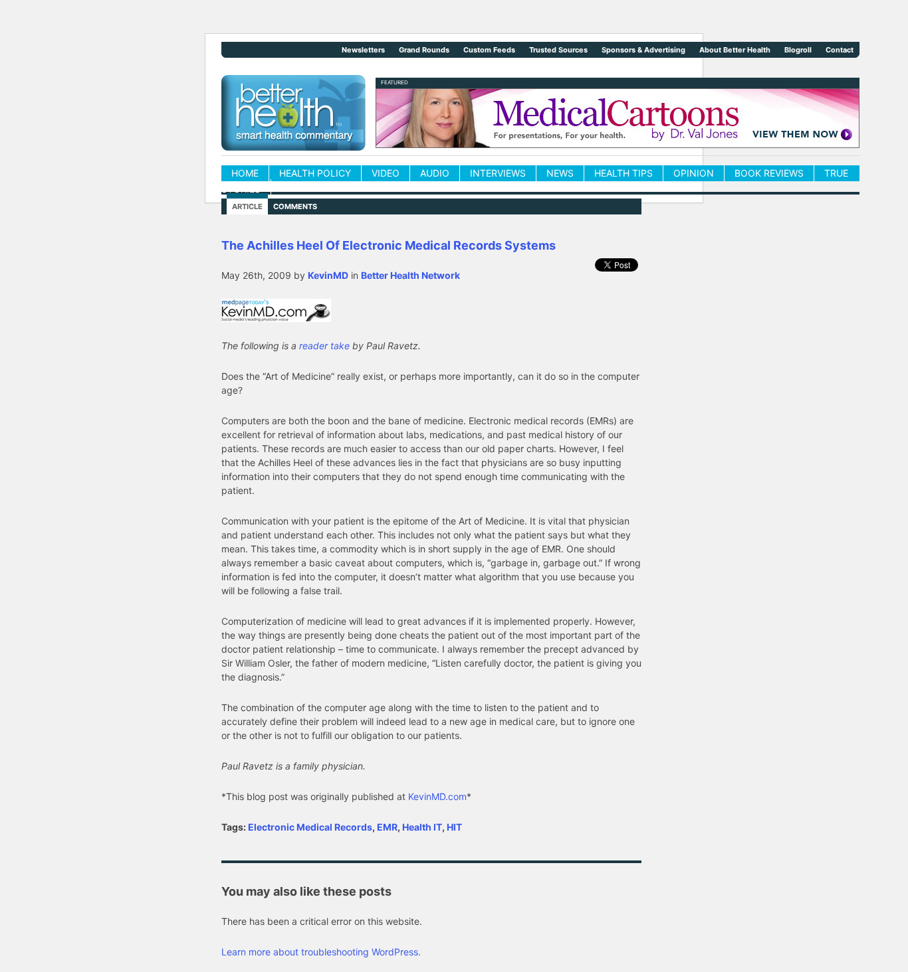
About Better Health (734, 49)
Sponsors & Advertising (643, 49)
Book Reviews (769, 173)
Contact (839, 49)
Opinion (693, 173)
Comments (295, 206)
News (560, 173)
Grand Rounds (424, 49)
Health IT (422, 827)
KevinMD (328, 275)
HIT (454, 827)
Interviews (498, 173)
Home (245, 173)
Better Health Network (410, 275)
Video (385, 173)
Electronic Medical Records (310, 827)
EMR (387, 827)
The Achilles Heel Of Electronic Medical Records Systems (388, 245)
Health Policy (315, 173)
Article (247, 206)
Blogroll (798, 49)
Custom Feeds (489, 49)
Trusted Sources (558, 49)
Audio (434, 173)
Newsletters (363, 49)
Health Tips (623, 173)
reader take (324, 345)
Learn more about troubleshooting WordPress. (321, 951)
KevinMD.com (437, 796)
